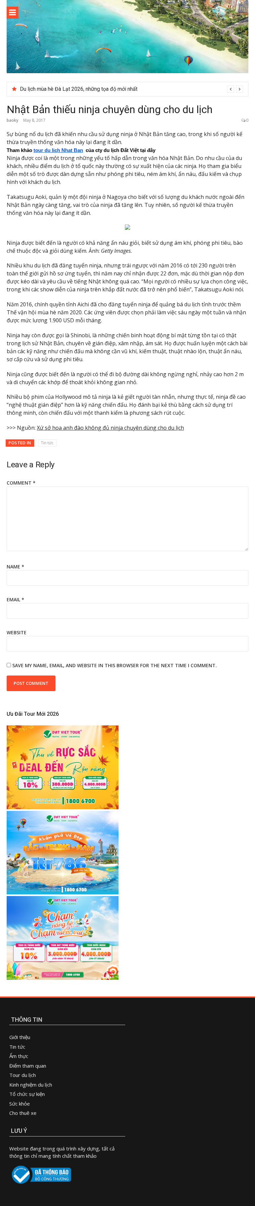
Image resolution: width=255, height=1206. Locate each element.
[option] (131, 89)
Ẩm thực (19, 1056)
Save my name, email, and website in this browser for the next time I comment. (114, 665)
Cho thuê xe (23, 1113)
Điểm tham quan (27, 1065)
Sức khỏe (19, 1103)
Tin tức (47, 443)
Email (15, 599)
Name (15, 566)
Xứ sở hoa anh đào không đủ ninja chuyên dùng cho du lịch (110, 427)
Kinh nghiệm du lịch (30, 1084)
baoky (12, 120)
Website (17, 632)
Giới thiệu (19, 1037)
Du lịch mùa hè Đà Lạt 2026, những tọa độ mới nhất (78, 89)
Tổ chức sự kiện (27, 1094)
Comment (21, 483)
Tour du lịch (22, 1075)
